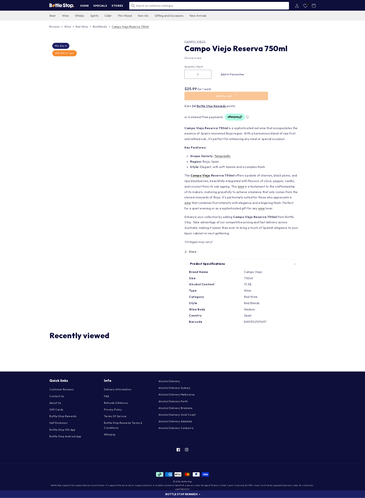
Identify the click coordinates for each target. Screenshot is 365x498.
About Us (55, 403)
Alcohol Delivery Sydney (174, 388)
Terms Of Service (115, 416)
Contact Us (56, 396)
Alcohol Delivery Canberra (176, 428)
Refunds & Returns (116, 403)
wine (241, 186)
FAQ (106, 396)
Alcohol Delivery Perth (173, 401)
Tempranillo (222, 156)
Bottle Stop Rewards (211, 106)
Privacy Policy (113, 409)
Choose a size (192, 57)
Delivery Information (117, 389)
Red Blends (100, 26)
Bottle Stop (187, 481)
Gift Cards (56, 409)
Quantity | (190, 66)
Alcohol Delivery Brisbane (175, 408)
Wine (67, 26)
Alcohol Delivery (169, 381)
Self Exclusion (58, 423)
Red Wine (82, 26)
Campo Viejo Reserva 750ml (130, 26)
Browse (54, 26)
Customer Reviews (61, 389)
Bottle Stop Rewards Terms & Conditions (123, 425)
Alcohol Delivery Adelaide (175, 421)
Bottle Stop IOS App (62, 429)
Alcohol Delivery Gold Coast (177, 414)
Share (193, 251)
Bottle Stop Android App (65, 436)
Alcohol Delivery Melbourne (177, 394)
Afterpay (110, 434)
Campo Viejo (195, 41)
